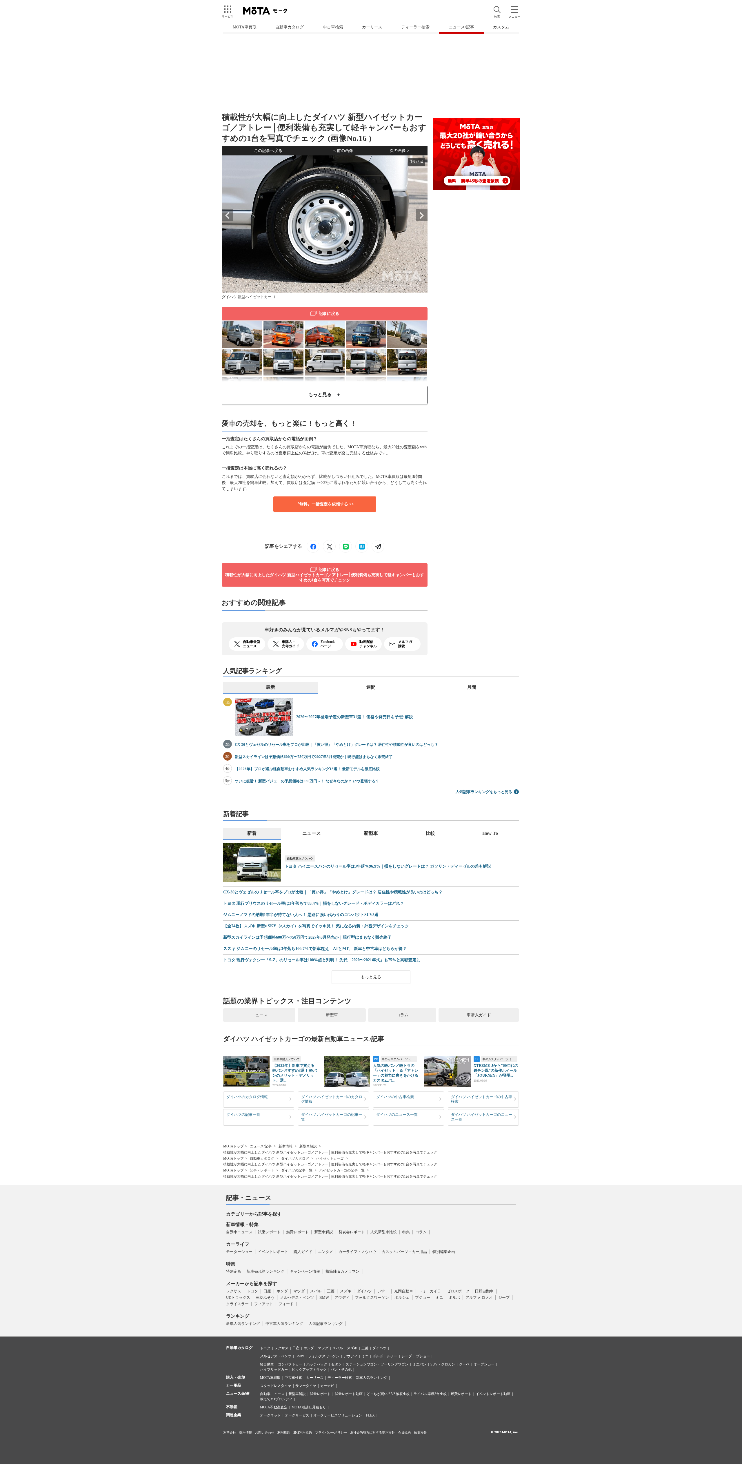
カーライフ (237, 1244)
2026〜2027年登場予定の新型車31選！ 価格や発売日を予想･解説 (354, 717)
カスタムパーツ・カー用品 (404, 1251)
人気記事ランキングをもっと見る (484, 792)
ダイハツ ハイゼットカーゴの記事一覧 (331, 1117)
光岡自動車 (403, 1291)
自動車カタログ (289, 27)
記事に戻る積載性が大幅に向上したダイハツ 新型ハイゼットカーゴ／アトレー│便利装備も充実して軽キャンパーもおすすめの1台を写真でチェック (324, 574)
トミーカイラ (430, 1291)
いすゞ (383, 1291)
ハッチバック (316, 1364)
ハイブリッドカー (274, 1370)
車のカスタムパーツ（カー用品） (399, 1059)
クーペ (464, 1364)
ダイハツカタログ (295, 1158)
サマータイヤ (305, 1386)
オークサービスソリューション (337, 1415)
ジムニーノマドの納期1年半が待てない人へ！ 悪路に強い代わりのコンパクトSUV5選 (301, 915)
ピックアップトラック (309, 1370)
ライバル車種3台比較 (430, 1394)
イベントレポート (273, 1251)
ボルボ (454, 1297)
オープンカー (484, 1364)
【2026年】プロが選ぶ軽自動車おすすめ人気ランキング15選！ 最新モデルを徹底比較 (307, 769)
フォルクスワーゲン (372, 1297)
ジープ (504, 1297)
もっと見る (371, 977)
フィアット (263, 1304)
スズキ (345, 1291)
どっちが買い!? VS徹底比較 (388, 1394)
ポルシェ (402, 1297)
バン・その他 (341, 1370)
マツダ (299, 1291)
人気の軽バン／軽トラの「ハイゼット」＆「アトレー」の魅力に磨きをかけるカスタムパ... (395, 1072)
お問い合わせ (264, 1432)
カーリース (372, 27)
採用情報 (245, 1432)
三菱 (330, 1291)
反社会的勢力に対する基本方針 (372, 1432)
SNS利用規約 (302, 1432)
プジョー (422, 1297)
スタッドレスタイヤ (275, 1386)
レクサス (233, 1291)
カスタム (501, 27)
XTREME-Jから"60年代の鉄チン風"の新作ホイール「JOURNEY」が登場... (496, 1070)
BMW (324, 1297)
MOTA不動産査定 (274, 1407)
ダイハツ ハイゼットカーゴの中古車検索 (481, 1099)
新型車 (332, 1015)
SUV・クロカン (442, 1364)
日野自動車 (484, 1291)
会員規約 (404, 1432)
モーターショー (239, 1251)
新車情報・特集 (242, 1224)
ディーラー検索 (415, 27)
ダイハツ (364, 1291)
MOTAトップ (233, 1146)
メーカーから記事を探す (251, 1283)
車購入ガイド (479, 1015)
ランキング (237, 1316)
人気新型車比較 (383, 1232)
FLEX (370, 1415)
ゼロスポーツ (458, 1291)
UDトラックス (238, 1297)
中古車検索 (333, 27)
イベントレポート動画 (493, 1394)
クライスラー (237, 1304)
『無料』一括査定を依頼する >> (324, 504)
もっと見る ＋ (324, 394)
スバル (315, 1291)
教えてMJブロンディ (276, 1399)
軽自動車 (267, 1364)
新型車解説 (308, 1146)
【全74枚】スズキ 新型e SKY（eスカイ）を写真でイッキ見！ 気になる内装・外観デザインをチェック (316, 926)
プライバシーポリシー (331, 1432)
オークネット (270, 1415)
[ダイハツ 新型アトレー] (325, 333)
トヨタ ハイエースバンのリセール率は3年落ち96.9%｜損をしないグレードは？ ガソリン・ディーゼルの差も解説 (388, 866)
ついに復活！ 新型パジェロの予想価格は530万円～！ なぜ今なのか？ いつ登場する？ (307, 781)
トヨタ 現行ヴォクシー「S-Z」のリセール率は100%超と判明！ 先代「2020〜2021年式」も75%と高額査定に (322, 960)
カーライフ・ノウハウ (357, 1251)
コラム (402, 1015)
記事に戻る (329, 313)
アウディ (342, 1297)
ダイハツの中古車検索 (395, 1097)
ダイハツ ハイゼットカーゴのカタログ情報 (331, 1099)
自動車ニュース (239, 1232)
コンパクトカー (290, 1364)
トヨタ (252, 1291)
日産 (267, 1291)
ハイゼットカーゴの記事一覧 (342, 1170)
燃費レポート (297, 1232)
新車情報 (285, 1146)
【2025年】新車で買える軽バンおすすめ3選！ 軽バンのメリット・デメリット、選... (294, 1072)
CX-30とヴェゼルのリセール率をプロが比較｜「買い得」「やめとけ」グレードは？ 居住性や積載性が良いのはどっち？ (336, 744)
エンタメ (325, 1251)
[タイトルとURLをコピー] (378, 546)
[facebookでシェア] (313, 546)
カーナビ (327, 1386)
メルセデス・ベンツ (297, 1297)
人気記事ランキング (326, 1323)
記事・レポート (262, 1170)
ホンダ (282, 1291)
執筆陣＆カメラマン (342, 1271)
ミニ (439, 1297)
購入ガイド (303, 1251)
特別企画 (233, 1271)
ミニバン (419, 1364)
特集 (406, 1232)
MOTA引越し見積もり (309, 1407)
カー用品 (233, 1385)
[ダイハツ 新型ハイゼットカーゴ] (242, 333)
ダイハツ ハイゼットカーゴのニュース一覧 (481, 1117)
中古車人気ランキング (284, 1323)
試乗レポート (269, 1232)
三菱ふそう (265, 1297)
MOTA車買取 (245, 27)
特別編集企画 (443, 1251)
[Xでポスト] (329, 546)
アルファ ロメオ (479, 1297)
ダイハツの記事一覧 (243, 1114)
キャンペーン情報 (305, 1271)
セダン (336, 1364)
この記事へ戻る (268, 150)
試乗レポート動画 (349, 1394)
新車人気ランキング (243, 1323)
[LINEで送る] (345, 546)
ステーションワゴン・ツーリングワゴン (377, 1364)
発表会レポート (352, 1232)
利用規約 (283, 1432)
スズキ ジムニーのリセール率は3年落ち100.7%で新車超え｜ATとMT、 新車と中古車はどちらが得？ (315, 949)
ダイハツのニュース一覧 (397, 1114)
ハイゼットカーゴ (330, 1158)
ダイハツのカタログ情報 (247, 1097)
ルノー (392, 1356)
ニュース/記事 (461, 27)
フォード (286, 1304)
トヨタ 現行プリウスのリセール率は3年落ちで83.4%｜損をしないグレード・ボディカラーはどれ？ (313, 904)
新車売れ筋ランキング (265, 1271)
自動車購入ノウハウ (300, 858)
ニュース (259, 1015)
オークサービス (297, 1415)
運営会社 (229, 1432)
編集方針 (420, 1432)
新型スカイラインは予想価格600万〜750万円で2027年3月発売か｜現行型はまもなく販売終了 (314, 757)
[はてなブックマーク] (361, 546)
